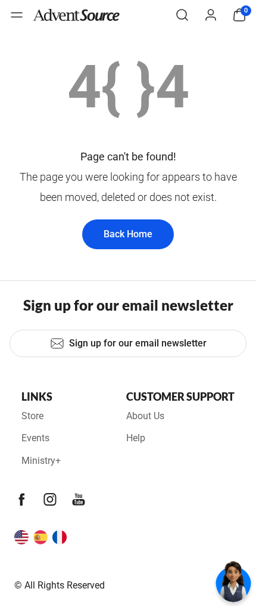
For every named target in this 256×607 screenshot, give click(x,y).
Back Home (128, 234)
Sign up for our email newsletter (138, 343)
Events (35, 438)
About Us (145, 416)
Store (32, 416)
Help (135, 438)
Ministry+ (41, 460)
